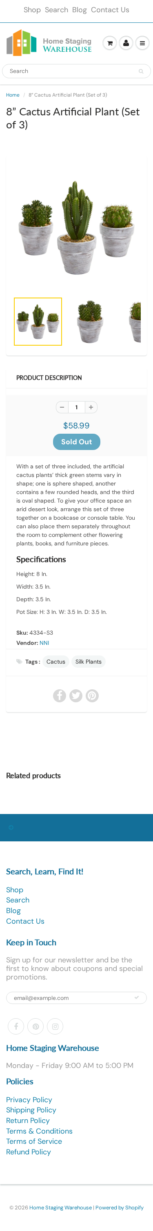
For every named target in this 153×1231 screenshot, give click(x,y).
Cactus (56, 661)
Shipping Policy (31, 1110)
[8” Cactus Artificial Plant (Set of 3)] (76, 227)
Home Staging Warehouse (60, 1207)
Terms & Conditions (39, 1131)
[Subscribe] (137, 997)
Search (56, 10)
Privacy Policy (29, 1100)
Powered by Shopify (119, 1207)
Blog (79, 10)
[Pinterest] (35, 1026)
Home (13, 95)
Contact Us (110, 10)
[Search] (141, 71)
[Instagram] (55, 1026)
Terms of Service (34, 1141)
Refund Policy (28, 1152)
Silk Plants (88, 661)
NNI (44, 642)
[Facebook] (16, 1026)
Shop (32, 10)
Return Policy (28, 1120)
